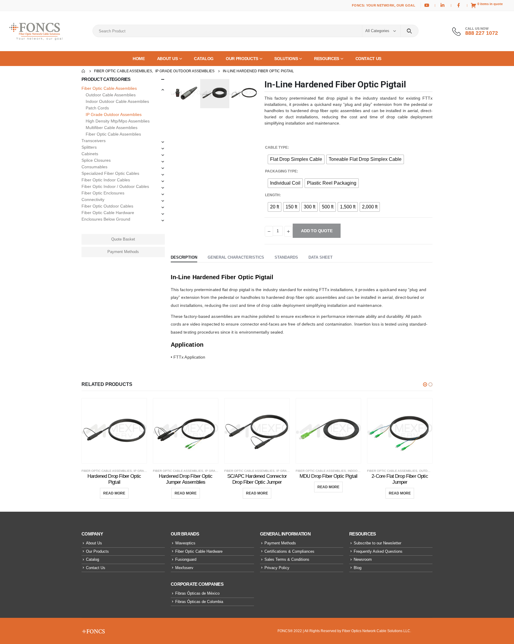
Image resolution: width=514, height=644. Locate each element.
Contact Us (95, 568)
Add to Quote (316, 230)
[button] (425, 384)
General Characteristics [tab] (236, 257)
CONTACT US (368, 58)
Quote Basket (123, 239)
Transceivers (94, 140)
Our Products (97, 551)
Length (272, 195)
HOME (139, 58)
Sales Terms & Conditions (286, 559)
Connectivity (93, 199)
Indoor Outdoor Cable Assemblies (117, 101)
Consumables (94, 166)
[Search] (409, 31)
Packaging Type (281, 171)
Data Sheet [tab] (320, 257)
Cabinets (90, 153)
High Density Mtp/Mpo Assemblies (118, 121)
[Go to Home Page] (84, 71)
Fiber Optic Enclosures (103, 193)
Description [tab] (184, 257)
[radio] (296, 159)
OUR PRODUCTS (242, 58)
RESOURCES (326, 58)
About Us (94, 543)
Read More (114, 493)
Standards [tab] (286, 257)
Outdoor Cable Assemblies (111, 94)
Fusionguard (185, 559)
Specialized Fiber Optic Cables (110, 173)
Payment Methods (123, 251)
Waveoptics (185, 543)
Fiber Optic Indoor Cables (106, 180)
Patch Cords (97, 108)
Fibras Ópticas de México (197, 593)
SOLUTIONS (286, 58)
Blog (357, 568)
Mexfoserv (184, 568)
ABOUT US (167, 58)
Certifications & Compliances (289, 551)
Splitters (89, 147)
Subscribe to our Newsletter (377, 543)
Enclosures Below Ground (106, 219)
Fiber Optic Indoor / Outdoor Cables (115, 186)
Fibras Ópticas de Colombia (199, 601)
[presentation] (172, 93)
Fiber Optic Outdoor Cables (107, 206)
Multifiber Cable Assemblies (111, 127)
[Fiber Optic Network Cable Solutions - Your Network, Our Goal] (35, 31)
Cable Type (276, 147)
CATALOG (204, 58)
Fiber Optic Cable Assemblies (109, 88)
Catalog (92, 559)
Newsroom (363, 559)
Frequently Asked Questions (378, 551)
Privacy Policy (276, 568)
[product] (114, 430)
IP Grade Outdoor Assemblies (114, 114)
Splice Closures (96, 160)
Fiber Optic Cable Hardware (108, 212)
